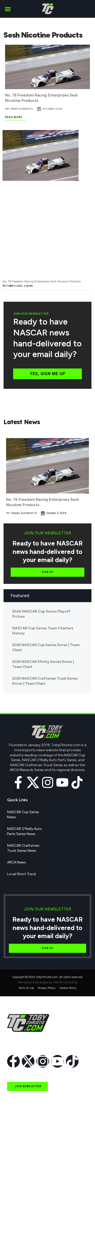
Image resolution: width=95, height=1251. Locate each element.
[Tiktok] (77, 782)
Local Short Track (21, 874)
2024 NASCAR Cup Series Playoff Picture (41, 614)
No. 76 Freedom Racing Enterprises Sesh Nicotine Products (42, 281)
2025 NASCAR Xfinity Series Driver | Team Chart (43, 664)
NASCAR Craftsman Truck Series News (23, 848)
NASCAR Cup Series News (23, 814)
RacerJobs (15, 1214)
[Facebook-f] (18, 782)
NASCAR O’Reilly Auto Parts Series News (24, 831)
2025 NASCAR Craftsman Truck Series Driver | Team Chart (45, 681)
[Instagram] (47, 782)
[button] (7, 9)
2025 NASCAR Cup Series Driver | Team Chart (46, 647)
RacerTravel (16, 1226)
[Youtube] (62, 782)
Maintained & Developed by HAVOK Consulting (47, 982)
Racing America (19, 1191)
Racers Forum (18, 1238)
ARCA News (16, 862)
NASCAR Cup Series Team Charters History (42, 630)
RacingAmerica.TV (22, 1203)
